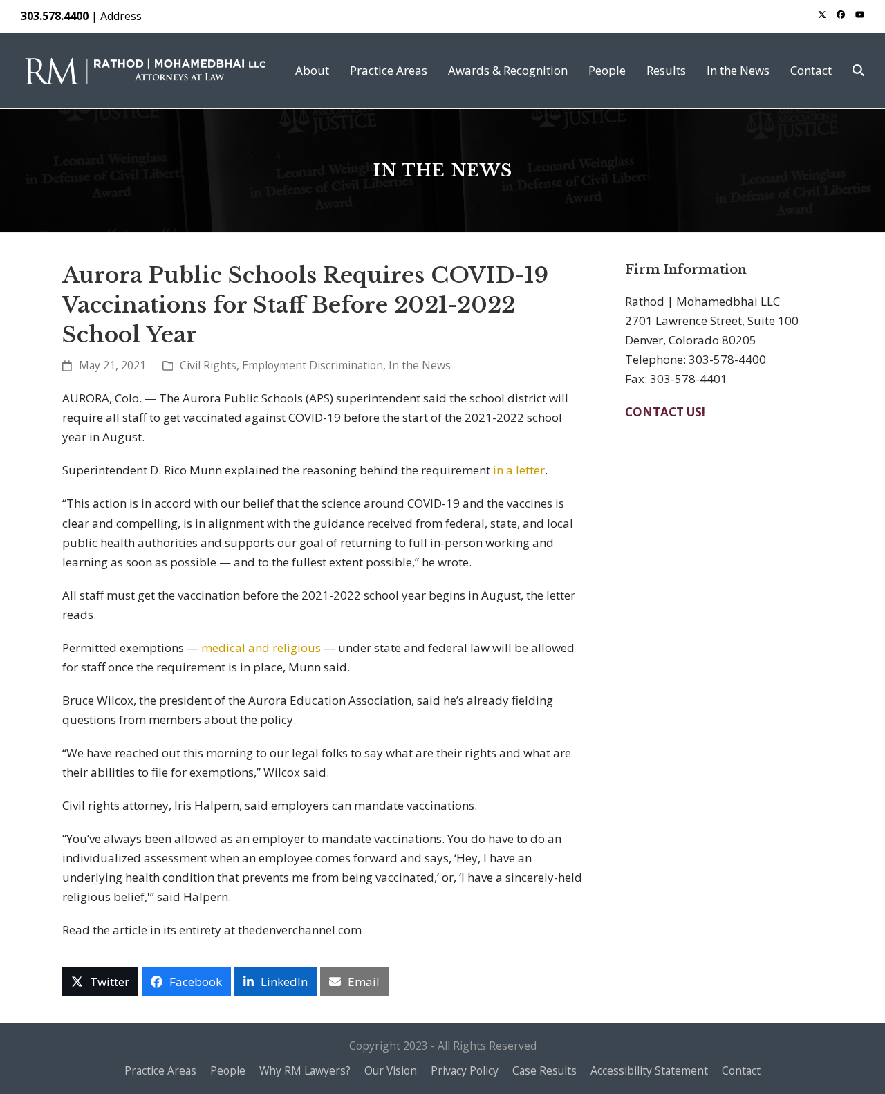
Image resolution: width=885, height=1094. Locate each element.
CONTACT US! (665, 412)
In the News (420, 365)
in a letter (519, 470)
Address (121, 16)
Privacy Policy (465, 1070)
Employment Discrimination (312, 365)
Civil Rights (208, 365)
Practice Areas (160, 1070)
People (227, 1070)
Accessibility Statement (649, 1070)
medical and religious (261, 648)
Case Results (544, 1070)
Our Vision (390, 1070)
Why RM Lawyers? (305, 1070)
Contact (741, 1070)
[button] (858, 70)
